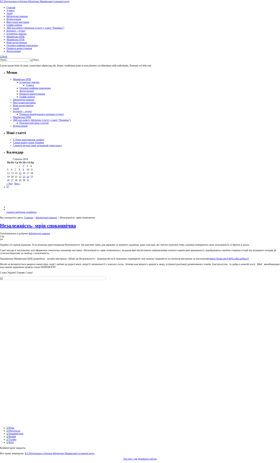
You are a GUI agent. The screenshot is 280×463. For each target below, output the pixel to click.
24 (28, 176)
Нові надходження (16, 42)
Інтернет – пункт (15, 30)
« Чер (9, 183)
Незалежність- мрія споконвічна (38, 226)
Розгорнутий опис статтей (34, 123)
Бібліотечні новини (17, 16)
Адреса (10, 10)
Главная (10, 7)
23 (24, 176)
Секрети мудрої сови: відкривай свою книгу (37, 145)
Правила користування (19, 48)
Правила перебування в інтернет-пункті (41, 114)
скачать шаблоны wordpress (21, 212)
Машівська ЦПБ (15, 36)
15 (20, 173)
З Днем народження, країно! (28, 139)
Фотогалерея (13, 51)
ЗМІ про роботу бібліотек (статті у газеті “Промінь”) (35, 28)
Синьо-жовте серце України (28, 142)
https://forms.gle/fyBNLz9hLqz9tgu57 (229, 258)
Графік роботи (14, 25)
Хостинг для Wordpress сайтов (140, 459)
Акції (9, 13)
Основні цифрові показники (22, 45)
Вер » (17, 183)
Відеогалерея (13, 19)
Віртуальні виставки (17, 22)
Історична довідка (16, 33)
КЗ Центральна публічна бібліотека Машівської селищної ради (34, 1)
